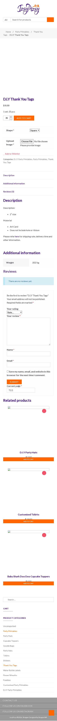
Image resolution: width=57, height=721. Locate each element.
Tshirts (6, 655)
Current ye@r (14, 386)
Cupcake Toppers (11, 641)
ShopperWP (42, 717)
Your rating (12, 308)
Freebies (7, 680)
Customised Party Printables (15, 685)
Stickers (6, 660)
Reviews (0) (8, 191)
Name (10, 349)
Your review (13, 316)
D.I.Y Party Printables (23, 159)
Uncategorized (9, 626)
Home (8, 32)
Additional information (14, 183)
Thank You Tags (10, 665)
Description (8, 175)
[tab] (28, 175)
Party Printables (22, 32)
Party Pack (7, 636)
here (17, 236)
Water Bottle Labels (11, 670)
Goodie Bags (8, 646)
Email (10, 360)
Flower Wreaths (10, 675)
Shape (10, 130)
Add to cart (24, 118)
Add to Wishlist (44, 411)
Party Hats (7, 650)
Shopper (26, 717)
